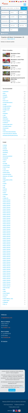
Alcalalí (4, 147)
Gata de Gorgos (6, 167)
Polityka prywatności (19, 404)
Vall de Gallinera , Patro (8, 298)
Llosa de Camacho (7, 174)
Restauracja (5, 128)
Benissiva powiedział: (7, 156)
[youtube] (19, 410)
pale (4, 187)
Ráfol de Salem (6, 287)
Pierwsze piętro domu (7, 124)
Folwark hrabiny (6, 165)
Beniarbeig (5, 150)
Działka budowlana (7, 106)
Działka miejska (6, 108)
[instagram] (16, 410)
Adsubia (5, 145)
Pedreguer (5, 194)
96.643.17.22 (6, 327)
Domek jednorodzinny (7, 102)
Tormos (4, 296)
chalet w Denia (14, 65)
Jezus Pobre (6, 170)
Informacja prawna (8, 404)
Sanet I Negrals (6, 293)
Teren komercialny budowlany (9, 131)
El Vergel (5, 163)
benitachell (5, 158)
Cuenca (5, 159)
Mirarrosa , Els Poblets (8, 176)
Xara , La (5, 304)
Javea (4, 168)
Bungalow (5, 97)
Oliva (4, 181)
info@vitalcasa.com (6, 317)
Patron (4, 192)
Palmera (5, 189)
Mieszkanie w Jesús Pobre (17, 59)
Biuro (4, 93)
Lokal (4, 115)
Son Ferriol (5, 295)
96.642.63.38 (6, 337)
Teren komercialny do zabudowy (10, 133)
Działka (4, 104)
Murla (4, 178)
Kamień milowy (6, 172)
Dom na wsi (5, 100)
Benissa (5, 154)
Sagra (4, 291)
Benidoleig (5, 152)
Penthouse (5, 122)
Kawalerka (5, 113)
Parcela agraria (6, 120)
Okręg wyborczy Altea (7, 179)
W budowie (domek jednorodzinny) (10, 135)
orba (4, 185)
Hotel (4, 111)
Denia (4, 161)
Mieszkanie (5, 119)
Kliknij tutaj (21, 387)
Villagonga (5, 302)
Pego (4, 196)
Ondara (4, 183)
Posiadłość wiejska (7, 126)
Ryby (4, 289)
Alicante (5, 148)
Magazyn (5, 117)
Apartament (5, 91)
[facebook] (14, 410)
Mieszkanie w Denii (15, 53)
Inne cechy (5, 33)
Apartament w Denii (15, 71)
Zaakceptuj (12, 390)
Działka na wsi (6, 109)
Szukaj (23, 8)
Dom (4, 98)
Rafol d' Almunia (6, 200)
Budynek (5, 95)
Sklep (4, 130)
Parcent (5, 190)
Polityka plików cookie (14, 407)
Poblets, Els (5, 198)
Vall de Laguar (6, 300)
